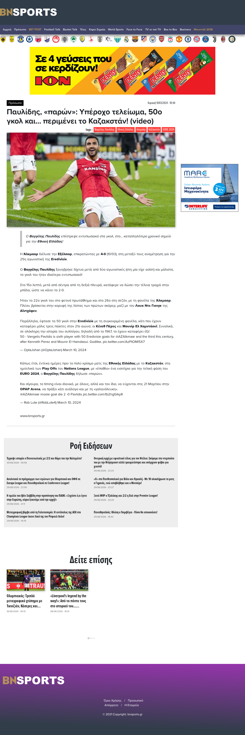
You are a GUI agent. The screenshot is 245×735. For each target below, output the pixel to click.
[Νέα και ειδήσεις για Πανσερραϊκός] (91, 39)
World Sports (116, 29)
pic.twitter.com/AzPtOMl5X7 (124, 342)
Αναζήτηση (238, 31)
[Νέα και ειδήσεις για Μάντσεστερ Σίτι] (152, 39)
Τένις (83, 29)
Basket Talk (70, 29)
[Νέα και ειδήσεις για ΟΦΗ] (64, 39)
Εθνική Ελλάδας (126, 129)
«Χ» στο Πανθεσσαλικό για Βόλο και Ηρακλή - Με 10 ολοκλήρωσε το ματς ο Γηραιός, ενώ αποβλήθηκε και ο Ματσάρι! (134, 481)
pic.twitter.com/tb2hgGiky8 (103, 394)
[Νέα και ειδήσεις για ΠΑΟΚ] (100, 39)
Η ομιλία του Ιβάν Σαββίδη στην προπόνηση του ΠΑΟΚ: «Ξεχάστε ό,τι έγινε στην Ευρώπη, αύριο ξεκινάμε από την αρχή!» (47, 498)
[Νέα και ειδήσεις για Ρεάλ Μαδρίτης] (126, 39)
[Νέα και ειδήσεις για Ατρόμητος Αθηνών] (29, 39)
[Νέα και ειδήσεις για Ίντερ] (232, 39)
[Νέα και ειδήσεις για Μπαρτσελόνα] (135, 39)
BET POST (35, 29)
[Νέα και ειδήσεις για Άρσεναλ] (161, 39)
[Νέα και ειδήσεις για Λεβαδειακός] (117, 39)
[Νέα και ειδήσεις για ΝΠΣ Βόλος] (38, 39)
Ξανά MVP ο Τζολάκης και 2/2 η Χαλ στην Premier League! (126, 496)
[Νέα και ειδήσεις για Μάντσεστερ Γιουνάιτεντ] (179, 39)
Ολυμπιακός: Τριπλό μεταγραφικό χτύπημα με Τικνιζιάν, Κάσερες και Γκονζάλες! (24, 601)
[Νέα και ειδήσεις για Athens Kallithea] (108, 39)
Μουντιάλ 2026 (203, 29)
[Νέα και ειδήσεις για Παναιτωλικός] (82, 39)
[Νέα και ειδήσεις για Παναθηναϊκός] (73, 39)
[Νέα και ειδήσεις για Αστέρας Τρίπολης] (20, 39)
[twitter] (240, 680)
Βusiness (185, 29)
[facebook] (235, 680)
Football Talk (52, 29)
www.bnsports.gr (32, 416)
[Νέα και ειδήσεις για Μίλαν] (223, 39)
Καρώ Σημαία (97, 29)
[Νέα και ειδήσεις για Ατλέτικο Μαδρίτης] (144, 39)
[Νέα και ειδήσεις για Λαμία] (47, 39)
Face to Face (134, 29)
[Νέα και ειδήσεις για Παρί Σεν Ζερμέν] (205, 39)
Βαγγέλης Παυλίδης (105, 129)
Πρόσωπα (20, 29)
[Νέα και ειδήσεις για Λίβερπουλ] (170, 39)
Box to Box (170, 29)
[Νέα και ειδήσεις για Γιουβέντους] (214, 39)
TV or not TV (153, 29)
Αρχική (7, 29)
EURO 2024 (168, 129)
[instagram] (230, 680)
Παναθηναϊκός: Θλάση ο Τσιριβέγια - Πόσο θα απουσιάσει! (125, 512)
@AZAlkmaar (125, 336)
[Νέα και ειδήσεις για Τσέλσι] (188, 39)
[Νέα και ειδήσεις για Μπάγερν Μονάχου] (196, 39)
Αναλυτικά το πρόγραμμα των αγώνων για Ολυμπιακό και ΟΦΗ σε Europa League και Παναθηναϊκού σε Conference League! (43, 481)
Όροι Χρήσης (113, 701)
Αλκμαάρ (141, 129)
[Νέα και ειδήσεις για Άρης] (12, 39)
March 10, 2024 (74, 350)
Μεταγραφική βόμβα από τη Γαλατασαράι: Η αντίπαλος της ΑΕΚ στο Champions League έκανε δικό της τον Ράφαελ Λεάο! (44, 514)
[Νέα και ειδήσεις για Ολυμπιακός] (56, 39)
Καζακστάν (154, 129)
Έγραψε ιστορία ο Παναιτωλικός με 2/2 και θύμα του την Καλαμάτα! (44, 459)
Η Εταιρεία (132, 705)
